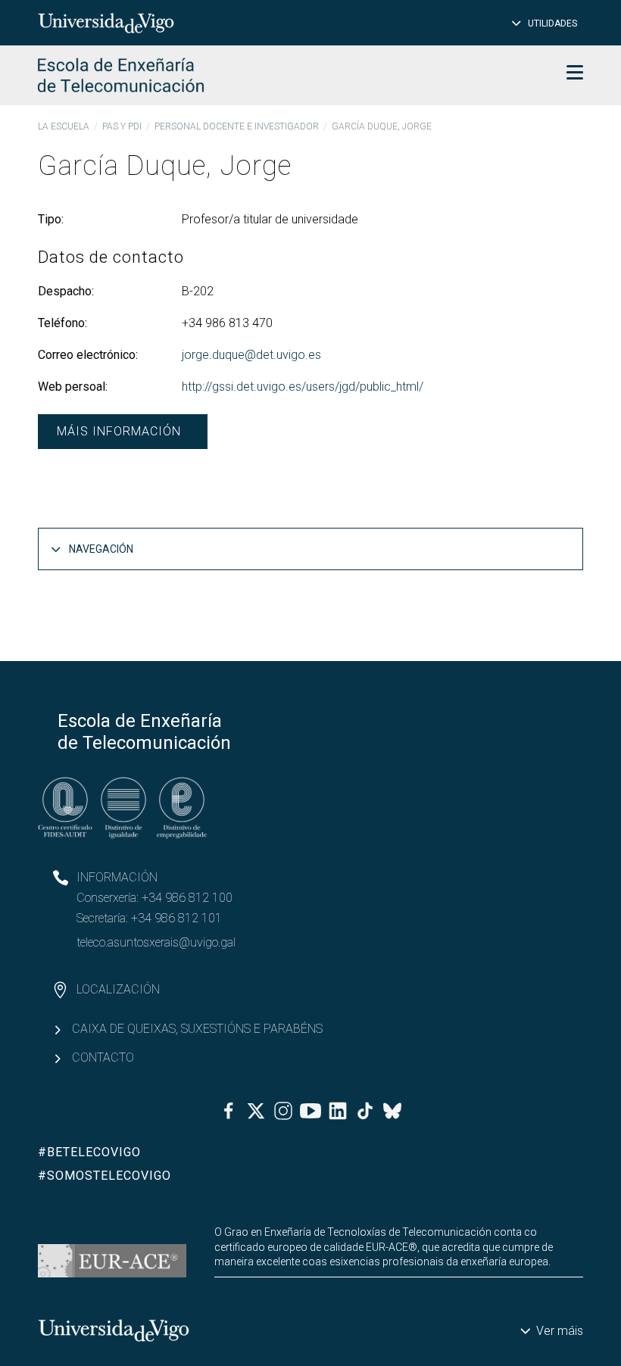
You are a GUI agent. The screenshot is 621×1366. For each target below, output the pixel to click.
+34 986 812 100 (187, 897)
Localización (118, 989)
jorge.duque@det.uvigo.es (251, 355)
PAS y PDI (122, 126)
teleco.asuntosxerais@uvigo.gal (156, 942)
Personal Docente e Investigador (236, 126)
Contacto (103, 1057)
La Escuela (63, 126)
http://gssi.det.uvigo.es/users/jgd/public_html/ (302, 386)
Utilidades (552, 23)
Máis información (119, 431)
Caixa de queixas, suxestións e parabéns (197, 1028)
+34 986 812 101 (176, 918)
